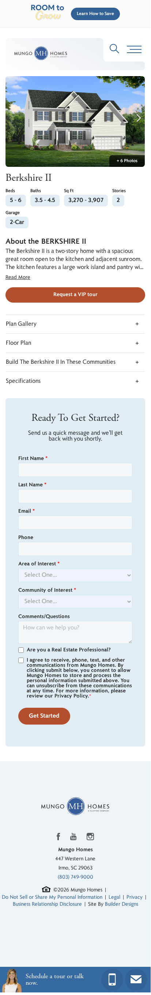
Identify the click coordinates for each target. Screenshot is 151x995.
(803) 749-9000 (75, 877)
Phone (25, 537)
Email (26, 511)
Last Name (32, 484)
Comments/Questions (44, 616)
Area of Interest (39, 563)
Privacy (135, 897)
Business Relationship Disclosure (47, 904)
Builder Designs (121, 904)
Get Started (44, 715)
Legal (114, 897)
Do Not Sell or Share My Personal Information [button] (52, 897)
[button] (94, 14)
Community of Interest (47, 590)
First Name (33, 458)
